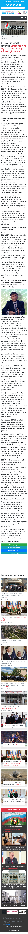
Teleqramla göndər (14, 547)
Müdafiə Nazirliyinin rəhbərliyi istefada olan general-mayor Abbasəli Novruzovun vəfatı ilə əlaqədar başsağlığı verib (14, 886)
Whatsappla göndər (14, 545)
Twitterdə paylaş (14, 553)
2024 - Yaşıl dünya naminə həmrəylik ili (11, 929)
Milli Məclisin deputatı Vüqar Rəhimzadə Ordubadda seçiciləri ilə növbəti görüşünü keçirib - (13, 685)
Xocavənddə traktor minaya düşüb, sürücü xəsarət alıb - (12, 783)
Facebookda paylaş (14, 550)
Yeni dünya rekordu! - (13, 745)
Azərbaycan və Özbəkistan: (14, 618)
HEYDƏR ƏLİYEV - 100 (14, 930)
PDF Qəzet (23, 17)
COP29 (23, 929)
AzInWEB (8, 924)
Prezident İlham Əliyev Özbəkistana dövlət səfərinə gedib (13, 726)
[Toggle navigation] (4, 17)
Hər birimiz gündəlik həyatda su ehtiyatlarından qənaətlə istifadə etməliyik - (14, 866)
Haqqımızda (16, 1)
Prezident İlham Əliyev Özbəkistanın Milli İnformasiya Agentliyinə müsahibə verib (13, 801)
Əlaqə (22, 1)
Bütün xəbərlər (7, 1)
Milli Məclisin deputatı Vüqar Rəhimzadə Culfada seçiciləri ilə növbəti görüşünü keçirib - (12, 595)
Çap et (5, 38)
